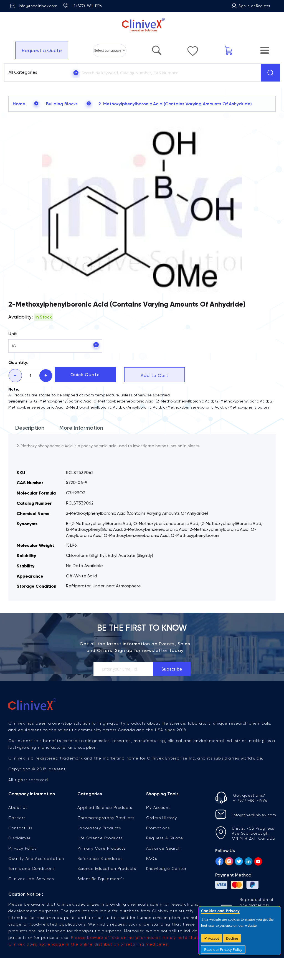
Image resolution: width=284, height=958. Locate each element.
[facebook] (219, 862)
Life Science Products (100, 838)
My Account (158, 807)
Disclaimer (19, 838)
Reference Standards (100, 858)
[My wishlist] (192, 48)
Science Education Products (106, 868)
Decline (232, 938)
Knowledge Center (166, 868)
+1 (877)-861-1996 (87, 6)
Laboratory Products (99, 828)
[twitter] (239, 862)
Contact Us (20, 828)
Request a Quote (42, 50)
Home (19, 103)
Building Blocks (62, 103)
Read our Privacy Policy (223, 949)
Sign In (244, 6)
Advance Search (163, 848)
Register (263, 6)
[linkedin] (248, 862)
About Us (18, 807)
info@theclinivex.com (38, 6)
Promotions (158, 828)
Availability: (20, 317)
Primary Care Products (101, 848)
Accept (213, 938)
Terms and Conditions (31, 868)
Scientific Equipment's (101, 879)
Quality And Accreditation (36, 858)
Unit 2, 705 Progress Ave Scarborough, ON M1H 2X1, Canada (254, 833)
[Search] (270, 72)
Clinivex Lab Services (31, 879)
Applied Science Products (104, 807)
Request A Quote (164, 838)
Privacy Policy (22, 848)
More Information (81, 427)
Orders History (161, 818)
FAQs (151, 858)
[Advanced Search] (156, 47)
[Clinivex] (142, 24)
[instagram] (229, 862)
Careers (17, 818)
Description (29, 427)
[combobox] (167, 72)
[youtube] (258, 862)
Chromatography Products (106, 818)
